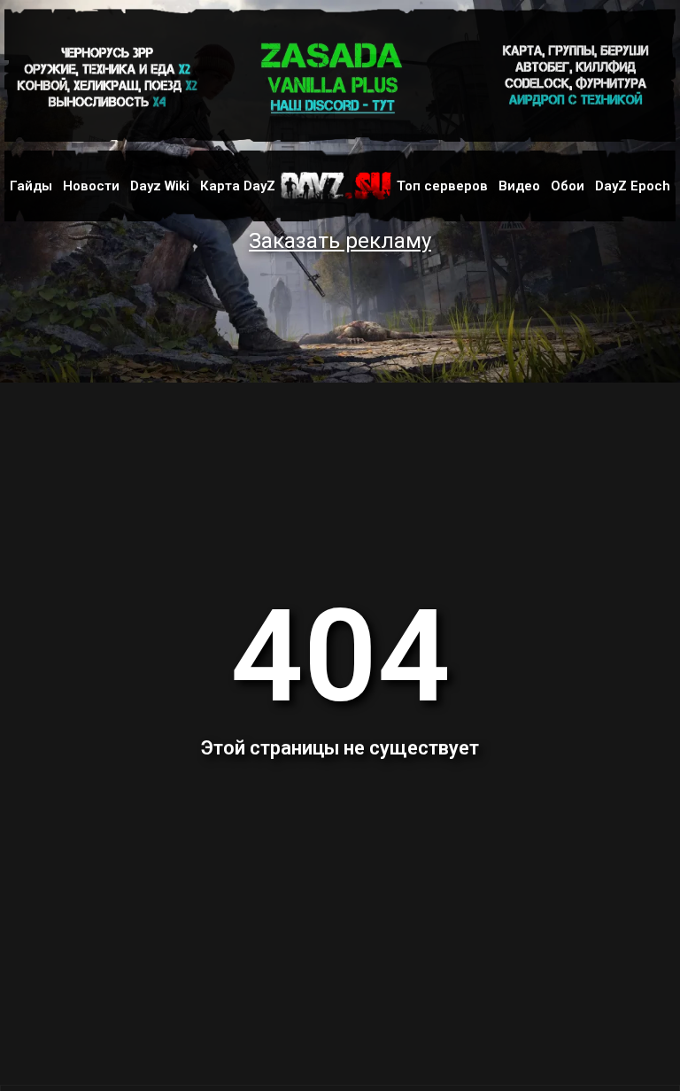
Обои (567, 186)
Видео (519, 186)
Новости (91, 186)
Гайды (31, 186)
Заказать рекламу (340, 240)
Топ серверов (442, 186)
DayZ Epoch (632, 186)
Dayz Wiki (159, 186)
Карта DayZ (237, 186)
